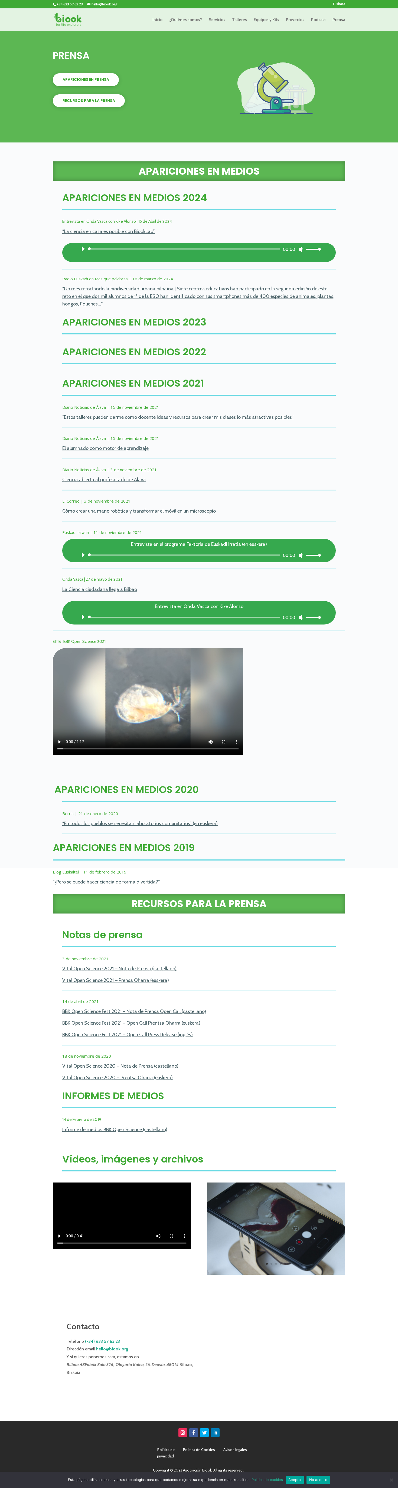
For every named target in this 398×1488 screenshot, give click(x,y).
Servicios (217, 20)
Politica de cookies (267, 1479)
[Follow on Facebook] (193, 1432)
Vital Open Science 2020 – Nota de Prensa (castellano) (120, 1066)
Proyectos (295, 20)
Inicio (157, 20)
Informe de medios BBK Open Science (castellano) (114, 1129)
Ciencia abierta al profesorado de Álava (104, 480)
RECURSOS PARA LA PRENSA (89, 100)
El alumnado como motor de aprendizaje (105, 448)
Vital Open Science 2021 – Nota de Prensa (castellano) (119, 969)
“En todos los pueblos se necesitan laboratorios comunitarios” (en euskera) (140, 823)
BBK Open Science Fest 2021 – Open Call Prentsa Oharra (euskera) (131, 1023)
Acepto (294, 1479)
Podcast (318, 20)
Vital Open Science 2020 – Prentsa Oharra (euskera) (117, 1078)
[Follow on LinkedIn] (215, 1432)
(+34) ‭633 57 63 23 (102, 1341)
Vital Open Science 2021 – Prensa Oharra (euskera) (115, 980)
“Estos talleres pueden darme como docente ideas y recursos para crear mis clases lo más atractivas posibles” (177, 417)
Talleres (239, 20)
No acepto (318, 1479)
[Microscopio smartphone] (276, 1273)
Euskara (339, 4)
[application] (199, 249)
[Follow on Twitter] (204, 1432)
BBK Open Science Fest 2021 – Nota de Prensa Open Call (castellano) (134, 1011)
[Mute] (301, 249)
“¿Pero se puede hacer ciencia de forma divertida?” (106, 882)
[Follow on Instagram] (182, 1432)
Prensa (338, 20)
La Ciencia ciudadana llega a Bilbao (99, 589)
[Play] (83, 248)
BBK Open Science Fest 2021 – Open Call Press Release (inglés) (127, 1035)
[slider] (311, 249)
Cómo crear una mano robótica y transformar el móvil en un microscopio (139, 511)
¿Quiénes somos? (185, 20)
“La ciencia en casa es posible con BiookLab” (108, 231)
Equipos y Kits (266, 20)
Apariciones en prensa (86, 79)
